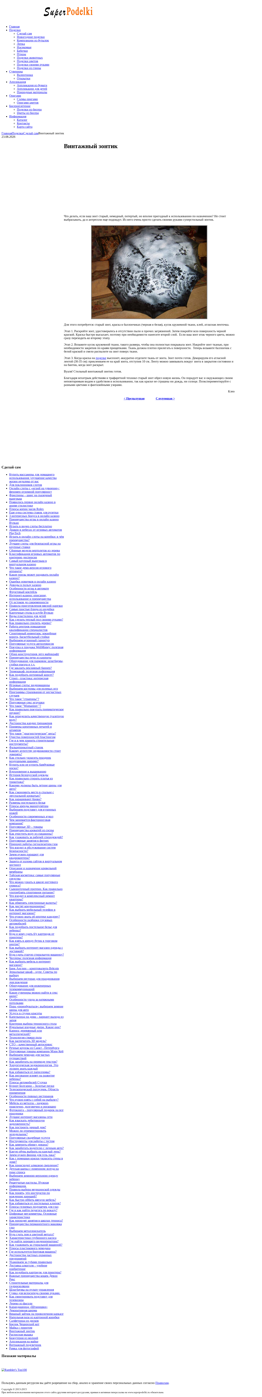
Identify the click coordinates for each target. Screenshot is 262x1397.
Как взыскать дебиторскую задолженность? (27, 1122)
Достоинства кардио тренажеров (30, 723)
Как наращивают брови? (25, 799)
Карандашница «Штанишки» (28, 1307)
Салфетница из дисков (24, 1320)
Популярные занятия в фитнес (29, 840)
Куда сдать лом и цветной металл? (31, 1234)
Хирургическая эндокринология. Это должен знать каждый (33, 1066)
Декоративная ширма (23, 1310)
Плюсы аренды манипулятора (28, 806)
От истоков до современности (29, 602)
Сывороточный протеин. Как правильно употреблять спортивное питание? (36, 890)
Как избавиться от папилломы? (29, 1072)
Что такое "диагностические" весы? (32, 733)
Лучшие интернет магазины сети (31, 1117)
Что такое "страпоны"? (24, 699)
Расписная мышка (21, 1334)
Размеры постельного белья (27, 802)
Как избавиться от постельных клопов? (35, 1203)
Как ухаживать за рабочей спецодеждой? (36, 837)
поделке (101, 358)
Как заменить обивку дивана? (28, 1144)
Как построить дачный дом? (27, 1127)
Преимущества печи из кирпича (30, 657)
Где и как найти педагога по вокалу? (33, 1210)
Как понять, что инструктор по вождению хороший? (29, 1194)
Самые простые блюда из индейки (31, 609)
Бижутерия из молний (23, 1338)
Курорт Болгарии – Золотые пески (31, 1085)
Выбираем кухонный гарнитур (29, 640)
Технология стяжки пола (25, 1037)
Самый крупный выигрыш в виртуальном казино (28, 562)
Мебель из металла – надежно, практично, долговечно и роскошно (32, 1104)
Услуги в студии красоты (25, 1013)
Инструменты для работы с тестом (31, 1141)
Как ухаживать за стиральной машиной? (35, 1244)
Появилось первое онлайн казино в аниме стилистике (32, 503)
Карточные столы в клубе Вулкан (31, 612)
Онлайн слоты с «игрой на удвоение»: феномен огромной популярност (34, 490)
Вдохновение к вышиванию (27, 771)
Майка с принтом (20, 1327)
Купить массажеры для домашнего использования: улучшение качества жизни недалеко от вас (33, 478)
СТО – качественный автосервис (30, 1044)
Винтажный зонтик (22, 1331)
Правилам (162, 1383)
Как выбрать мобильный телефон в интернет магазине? (32, 911)
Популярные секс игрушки (26, 702)
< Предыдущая (134, 398)
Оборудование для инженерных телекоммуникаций (30, 987)
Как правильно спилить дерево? (30, 623)
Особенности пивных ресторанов (31, 1096)
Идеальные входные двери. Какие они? (35, 1027)
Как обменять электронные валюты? (33, 902)
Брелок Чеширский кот (24, 1324)
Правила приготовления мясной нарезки (36, 605)
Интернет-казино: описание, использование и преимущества (30, 597)
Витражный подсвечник (25, 1345)
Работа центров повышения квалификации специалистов (28, 628)
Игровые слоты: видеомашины (29, 685)
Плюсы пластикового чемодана (29, 1248)
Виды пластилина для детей (27, 616)
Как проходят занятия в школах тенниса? (36, 1220)
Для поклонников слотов (25, 484)
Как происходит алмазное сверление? (33, 1165)
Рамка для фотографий (24, 1348)
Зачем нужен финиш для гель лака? (32, 1155)
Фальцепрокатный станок (26, 747)
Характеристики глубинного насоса (32, 1237)
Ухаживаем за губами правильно (30, 1262)
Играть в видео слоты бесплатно (30, 526)
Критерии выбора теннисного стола (33, 1023)
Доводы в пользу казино (25, 585)
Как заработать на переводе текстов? (33, 1061)
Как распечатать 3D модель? (27, 1041)
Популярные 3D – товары (26, 826)
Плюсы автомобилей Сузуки (28, 1082)
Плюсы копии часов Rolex (26, 509)
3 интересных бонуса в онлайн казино (34, 516)
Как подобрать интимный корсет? (31, 674)
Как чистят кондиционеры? (27, 906)
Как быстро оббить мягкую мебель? (32, 1199)
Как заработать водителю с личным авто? (36, 1148)
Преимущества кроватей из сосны (31, 830)
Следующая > (165, 398)
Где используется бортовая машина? (33, 1251)
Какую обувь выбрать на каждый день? (35, 1151)
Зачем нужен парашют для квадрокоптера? (26, 856)
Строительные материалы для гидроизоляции (28, 1284)
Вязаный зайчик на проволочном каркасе (36, 1313)
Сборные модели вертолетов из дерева (34, 550)
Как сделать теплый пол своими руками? (36, 619)
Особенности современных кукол (31, 816)
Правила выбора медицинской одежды (34, 1189)
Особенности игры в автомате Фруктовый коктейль (29, 590)
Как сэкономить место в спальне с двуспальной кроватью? (31, 794)
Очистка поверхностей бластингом (32, 737)
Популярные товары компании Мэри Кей (36, 1051)
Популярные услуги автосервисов (31, 643)
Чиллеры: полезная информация (30, 958)
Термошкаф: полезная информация (32, 671)
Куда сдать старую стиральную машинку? (36, 954)
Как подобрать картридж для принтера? (35, 1272)
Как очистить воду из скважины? (31, 833)
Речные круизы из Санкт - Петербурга (34, 1047)
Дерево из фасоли (20, 1303)
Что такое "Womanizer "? (25, 706)
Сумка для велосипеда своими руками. (34, 1293)
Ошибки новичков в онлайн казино (32, 581)
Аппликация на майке (23, 1341)
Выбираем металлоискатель (27, 1231)
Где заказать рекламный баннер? (30, 668)
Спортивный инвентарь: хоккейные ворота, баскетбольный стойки (32, 635)
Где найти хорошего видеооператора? (33, 1241)
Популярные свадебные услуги (29, 1137)
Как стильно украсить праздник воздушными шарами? (30, 759)
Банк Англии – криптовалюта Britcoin (34, 968)
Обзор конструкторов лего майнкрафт (34, 654)
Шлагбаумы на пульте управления (31, 1289)
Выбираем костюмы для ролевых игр (33, 688)
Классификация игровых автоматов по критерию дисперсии (34, 555)
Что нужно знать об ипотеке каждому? (34, 916)
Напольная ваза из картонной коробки (34, 1317)
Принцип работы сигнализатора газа (33, 844)
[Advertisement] (146, 182)
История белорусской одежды (28, 775)
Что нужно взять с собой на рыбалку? (33, 1099)
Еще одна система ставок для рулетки (33, 512)
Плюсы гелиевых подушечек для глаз (33, 1206)
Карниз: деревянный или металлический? (25, 1032)
